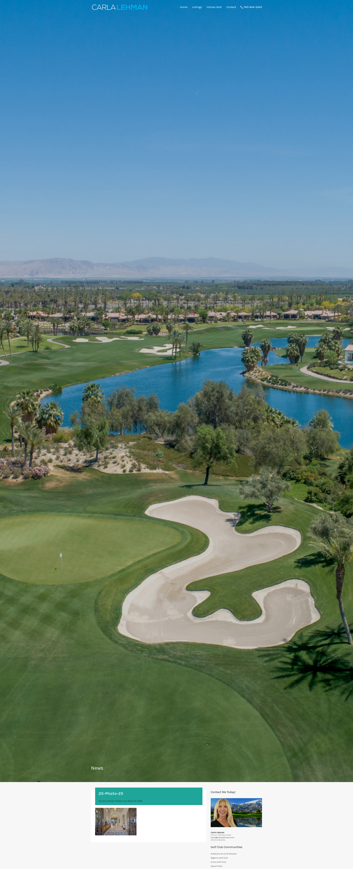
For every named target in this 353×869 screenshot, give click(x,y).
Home (183, 7)
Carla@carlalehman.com (222, 837)
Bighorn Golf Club (219, 858)
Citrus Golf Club (218, 862)
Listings (197, 7)
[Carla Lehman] (119, 10)
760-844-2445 (253, 7)
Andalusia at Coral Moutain (224, 853)
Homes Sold (214, 7)
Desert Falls (216, 866)
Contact (231, 7)
